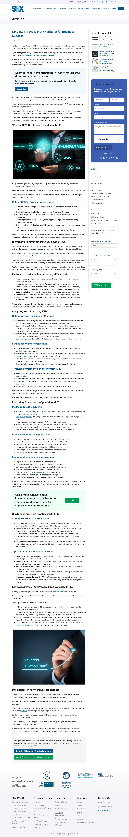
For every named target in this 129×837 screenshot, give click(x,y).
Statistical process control (25, 412)
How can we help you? (101, 122)
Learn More (72, 500)
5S (28, 442)
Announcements (97, 183)
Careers (79, 805)
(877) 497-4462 (94, 2)
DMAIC (79, 812)
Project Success (97, 210)
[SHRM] (66, 788)
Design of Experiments (24, 417)
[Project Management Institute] (47, 779)
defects (24, 711)
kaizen (32, 442)
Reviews (37, 828)
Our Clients (59, 812)
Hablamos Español (18, 827)
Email (96, 104)
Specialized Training (41, 824)
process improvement (60, 592)
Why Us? (58, 805)
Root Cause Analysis (41, 821)
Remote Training (83, 8)
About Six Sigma (61, 802)
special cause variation (29, 414)
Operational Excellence (20, 802)
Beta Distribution (97, 203)
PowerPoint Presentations (86, 823)
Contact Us (105, 8)
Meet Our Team (60, 809)
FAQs (78, 816)
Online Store (96, 8)
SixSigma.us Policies (71, 834)
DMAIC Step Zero (97, 217)
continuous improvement (39, 472)
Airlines (94, 180)
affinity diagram (97, 176)
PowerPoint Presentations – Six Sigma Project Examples (102, 232)
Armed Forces (97, 190)
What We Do (37, 8)
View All (94, 173)
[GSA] (105, 779)
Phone (96, 113)
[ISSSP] (66, 779)
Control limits (20, 381)
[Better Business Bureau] (47, 788)
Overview (37, 802)
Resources (72, 8)
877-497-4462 (110, 157)
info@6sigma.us (106, 806)
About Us (63, 8)
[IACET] (86, 779)
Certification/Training (50, 8)
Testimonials (59, 816)
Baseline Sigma (97, 200)
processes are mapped (40, 253)
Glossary (94, 227)
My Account (112, 2)
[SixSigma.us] (17, 9)
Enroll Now (22, 89)
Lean (35, 811)
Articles (94, 169)
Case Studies (96, 213)
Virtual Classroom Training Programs (35, 751)
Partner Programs (61, 819)
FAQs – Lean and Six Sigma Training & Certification (104, 222)
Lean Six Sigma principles (25, 625)
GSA (121, 8)
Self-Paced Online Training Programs (35, 757)
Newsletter (104, 285)
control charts (27, 356)
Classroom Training (19, 805)
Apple (94, 187)
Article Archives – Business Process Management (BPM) (101, 195)
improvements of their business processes (38, 55)
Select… (95, 245)
